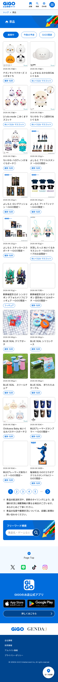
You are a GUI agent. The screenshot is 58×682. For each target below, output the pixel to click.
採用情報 (8, 645)
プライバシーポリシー (14, 655)
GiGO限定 (47, 34)
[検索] (36, 532)
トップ (6, 12)
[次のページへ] (47, 491)
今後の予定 (29, 34)
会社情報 (8, 640)
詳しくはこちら (29, 613)
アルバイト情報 (11, 650)
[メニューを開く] (52, 4)
